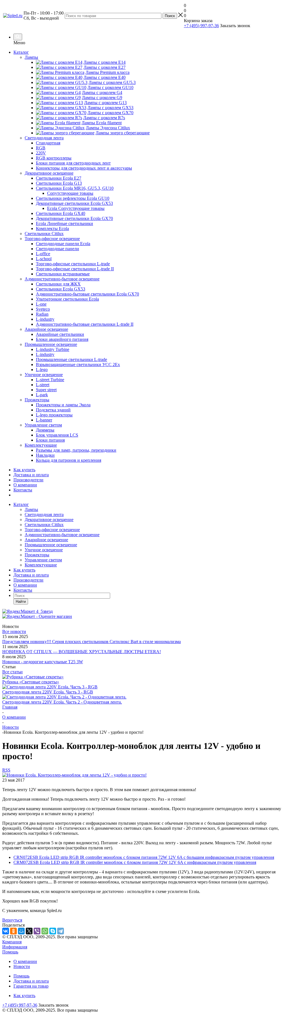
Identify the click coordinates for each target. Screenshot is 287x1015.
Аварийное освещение (46, 539)
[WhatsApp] (44, 931)
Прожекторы (37, 554)
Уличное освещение (44, 549)
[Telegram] (60, 931)
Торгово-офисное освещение (52, 529)
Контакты (22, 489)
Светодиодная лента (44, 514)
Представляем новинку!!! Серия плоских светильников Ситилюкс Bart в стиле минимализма (91, 641)
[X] (29, 931)
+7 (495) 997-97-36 (201, 25)
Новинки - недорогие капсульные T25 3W (42, 661)
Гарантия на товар (30, 986)
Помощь (10, 952)
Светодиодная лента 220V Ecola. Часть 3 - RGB (47, 692)
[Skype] (52, 931)
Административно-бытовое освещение (62, 534)
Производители (28, 479)
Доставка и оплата (31, 474)
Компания (12, 941)
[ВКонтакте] (5, 931)
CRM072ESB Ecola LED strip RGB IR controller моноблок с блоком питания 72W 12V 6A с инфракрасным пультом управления (134, 862)
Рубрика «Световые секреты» (30, 681)
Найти (21, 601)
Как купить (24, 469)
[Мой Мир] (21, 931)
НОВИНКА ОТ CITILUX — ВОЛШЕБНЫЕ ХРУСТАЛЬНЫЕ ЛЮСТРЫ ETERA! (81, 651)
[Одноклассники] (13, 931)
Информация (14, 946)
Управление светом (43, 559)
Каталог (21, 52)
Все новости (14, 631)
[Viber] (37, 931)
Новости (21, 966)
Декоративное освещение (49, 519)
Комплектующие (41, 564)
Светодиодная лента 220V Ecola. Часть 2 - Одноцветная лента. (62, 702)
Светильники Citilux (44, 524)
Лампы (31, 509)
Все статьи (12, 671)
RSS (6, 770)
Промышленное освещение (51, 544)
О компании (25, 484)
